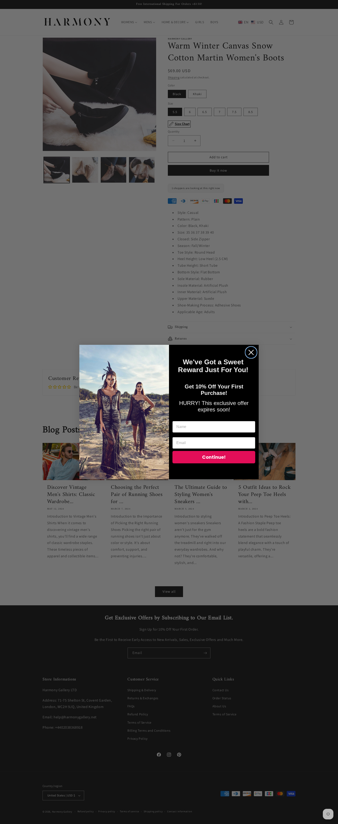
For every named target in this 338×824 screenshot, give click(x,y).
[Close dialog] (251, 352)
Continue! (214, 457)
